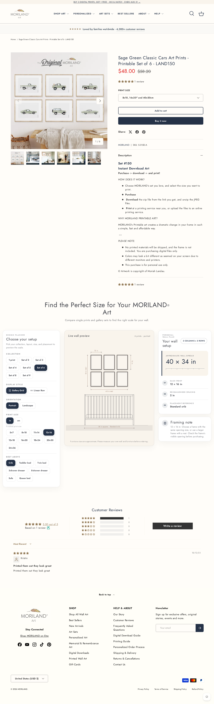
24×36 (12, 447)
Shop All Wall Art (78, 614)
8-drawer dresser (39, 470)
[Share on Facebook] (137, 132)
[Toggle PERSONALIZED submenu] (94, 14)
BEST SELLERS (126, 13)
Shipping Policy (180, 689)
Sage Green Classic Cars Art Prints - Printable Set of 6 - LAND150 (46, 39)
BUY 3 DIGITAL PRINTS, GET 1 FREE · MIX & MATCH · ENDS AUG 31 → (107, 2)
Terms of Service (161, 689)
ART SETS (104, 13)
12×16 (49, 432)
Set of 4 (13, 367)
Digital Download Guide (126, 635)
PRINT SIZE (124, 90)
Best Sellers (75, 620)
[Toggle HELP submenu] (162, 14)
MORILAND (123, 145)
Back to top (105, 594)
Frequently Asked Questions (123, 628)
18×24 (37, 440)
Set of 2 (25, 360)
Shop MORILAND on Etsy (34, 636)
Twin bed (41, 462)
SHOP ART (60, 13)
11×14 (36, 432)
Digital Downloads (79, 653)
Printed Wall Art (78, 658)
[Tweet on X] (130, 132)
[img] (21, 553)
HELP (157, 13)
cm (18, 420)
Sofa (11, 478)
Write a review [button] (172, 526)
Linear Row (39, 390)
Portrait (12, 405)
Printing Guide (121, 641)
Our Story (118, 614)
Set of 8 (12, 375)
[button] (201, 13)
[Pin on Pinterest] (143, 132)
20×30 (50, 440)
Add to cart (161, 110)
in (10, 420)
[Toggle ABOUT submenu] (149, 14)
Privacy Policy (143, 689)
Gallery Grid (18, 390)
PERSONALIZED (82, 13)
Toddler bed (25, 462)
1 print (12, 360)
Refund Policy (197, 689)
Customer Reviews (123, 620)
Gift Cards (75, 664)
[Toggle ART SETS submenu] (112, 14)
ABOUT (142, 13)
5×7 (12, 432)
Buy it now (161, 121)
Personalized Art (78, 637)
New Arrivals (76, 626)
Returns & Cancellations (126, 658)
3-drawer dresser (17, 470)
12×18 (12, 440)
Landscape (27, 405)
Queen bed (24, 478)
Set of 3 (39, 360)
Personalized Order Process (128, 647)
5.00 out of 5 (50, 524)
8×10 (24, 432)
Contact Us (119, 664)
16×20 (24, 440)
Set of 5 (27, 367)
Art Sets (73, 632)
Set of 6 (41, 367)
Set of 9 (26, 375)
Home (13, 39)
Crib (11, 462)
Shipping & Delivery (124, 653)
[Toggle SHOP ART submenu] (68, 14)
